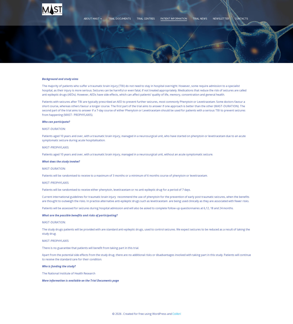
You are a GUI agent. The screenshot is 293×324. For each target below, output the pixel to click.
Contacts (241, 18)
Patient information (174, 18)
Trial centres (146, 18)
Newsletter (221, 18)
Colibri (176, 314)
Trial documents (119, 18)
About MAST (92, 18)
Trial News (200, 18)
